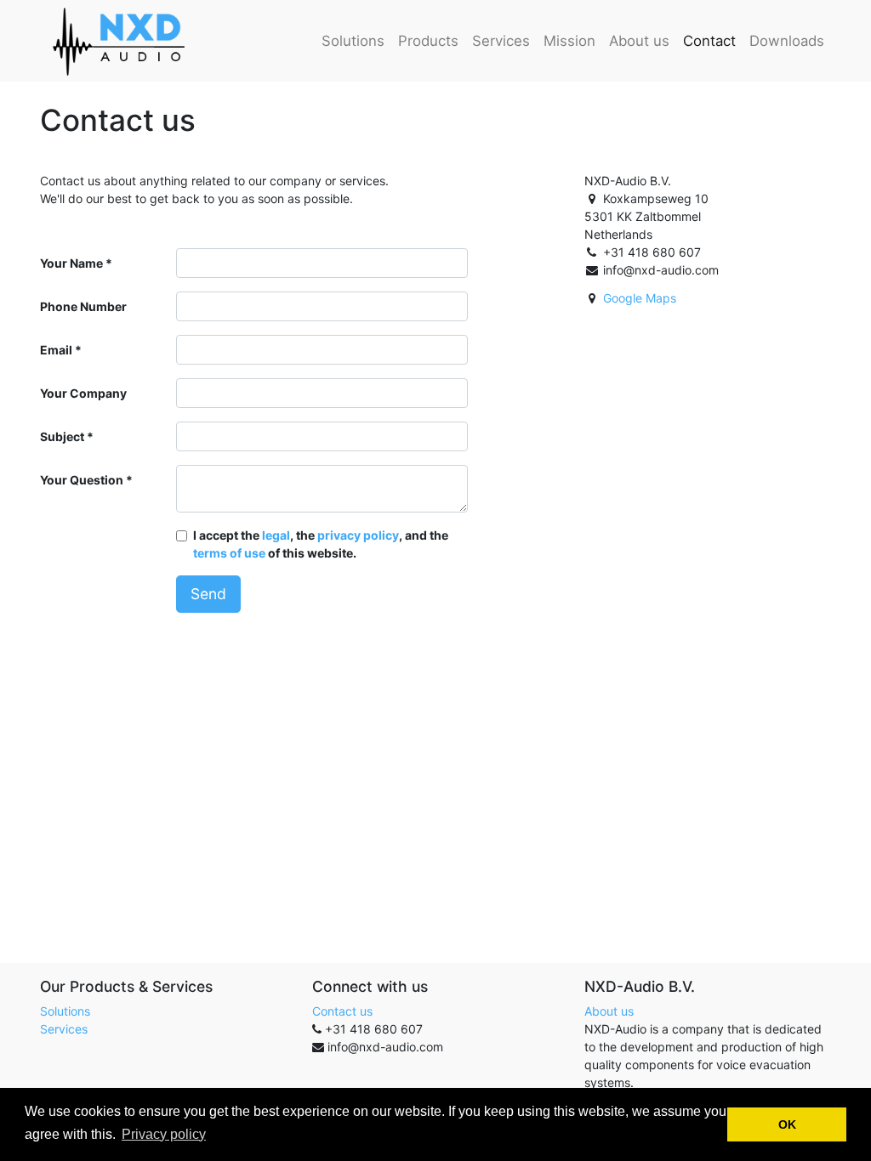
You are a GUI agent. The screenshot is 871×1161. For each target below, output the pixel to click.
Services (64, 1029)
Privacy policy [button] (164, 1134)
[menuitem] (353, 41)
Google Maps (639, 298)
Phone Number (83, 306)
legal (276, 535)
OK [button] (787, 1124)
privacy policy (358, 535)
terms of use (229, 553)
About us (609, 1011)
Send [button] (208, 594)
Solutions (65, 1011)
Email (56, 350)
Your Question (81, 480)
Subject (62, 436)
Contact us (342, 1011)
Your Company (83, 393)
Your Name (71, 263)
